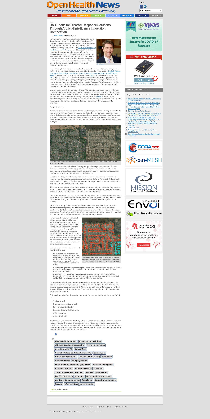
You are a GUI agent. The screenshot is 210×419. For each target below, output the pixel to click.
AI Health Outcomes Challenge (90, 341)
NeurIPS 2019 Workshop (64, 376)
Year (147, 95)
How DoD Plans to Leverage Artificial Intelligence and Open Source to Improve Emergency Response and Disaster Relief (85, 73)
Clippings (83, 16)
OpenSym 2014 (133, 128)
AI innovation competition (96, 345)
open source (79, 376)
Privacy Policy (104, 407)
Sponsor (156, 16)
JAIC (92, 75)
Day (128, 95)
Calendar (112, 16)
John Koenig (58, 35)
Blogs (98, 16)
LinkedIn (146, 7)
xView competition (71, 384)
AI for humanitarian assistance (66, 341)
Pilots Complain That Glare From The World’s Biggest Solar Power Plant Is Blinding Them (144, 104)
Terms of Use (121, 407)
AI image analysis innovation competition (69, 345)
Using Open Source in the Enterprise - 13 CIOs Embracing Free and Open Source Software (144, 114)
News (69, 16)
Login (52, 389)
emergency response (79, 361)
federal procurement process (103, 365)
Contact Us (87, 407)
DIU (51, 78)
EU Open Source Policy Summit (139, 111)
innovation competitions (83, 368)
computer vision (99, 353)
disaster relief (107, 357)
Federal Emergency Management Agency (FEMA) (72, 365)
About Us (142, 16)
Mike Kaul (89, 372)
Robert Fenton (87, 380)
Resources (127, 16)
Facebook (141, 7)
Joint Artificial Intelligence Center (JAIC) (69, 372)
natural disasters (101, 372)
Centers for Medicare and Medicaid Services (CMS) (73, 353)
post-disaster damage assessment (67, 380)
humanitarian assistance (63, 368)
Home (54, 16)
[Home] (83, 12)
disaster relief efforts (62, 361)
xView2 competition (87, 384)
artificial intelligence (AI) (63, 349)
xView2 (98, 97)
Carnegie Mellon (80, 349)
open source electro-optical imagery (98, 376)
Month (141, 95)
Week (134, 95)
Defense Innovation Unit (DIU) (65, 357)
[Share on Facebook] (56, 335)
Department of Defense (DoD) (89, 357)
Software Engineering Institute (105, 380)
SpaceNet (58, 384)
